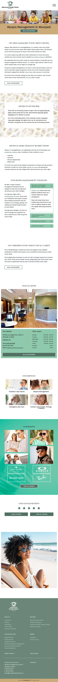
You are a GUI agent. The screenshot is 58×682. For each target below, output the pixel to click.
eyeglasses (39, 72)
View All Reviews (41, 514)
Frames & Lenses (34, 639)
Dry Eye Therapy (9, 639)
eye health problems (38, 57)
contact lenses (29, 72)
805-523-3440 (11, 343)
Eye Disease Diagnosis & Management (14, 643)
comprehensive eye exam (12, 196)
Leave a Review (16, 514)
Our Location (34, 653)
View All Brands (29, 486)
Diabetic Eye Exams (35, 626)
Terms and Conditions (10, 628)
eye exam (28, 77)
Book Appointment (29, 31)
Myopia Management (10, 648)
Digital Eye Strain (9, 637)
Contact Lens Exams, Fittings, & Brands (40, 624)
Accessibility (8, 624)
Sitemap (7, 622)
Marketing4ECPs (26, 680)
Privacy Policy (8, 626)
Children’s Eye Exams (35, 622)
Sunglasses (33, 637)
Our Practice (8, 620)
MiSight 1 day (35, 190)
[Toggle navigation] (54, 5)
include (41, 152)
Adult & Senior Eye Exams (36, 620)
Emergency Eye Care (10, 641)
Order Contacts (9, 653)
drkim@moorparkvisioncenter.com (15, 347)
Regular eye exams (32, 167)
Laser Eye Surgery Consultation (13, 646)
